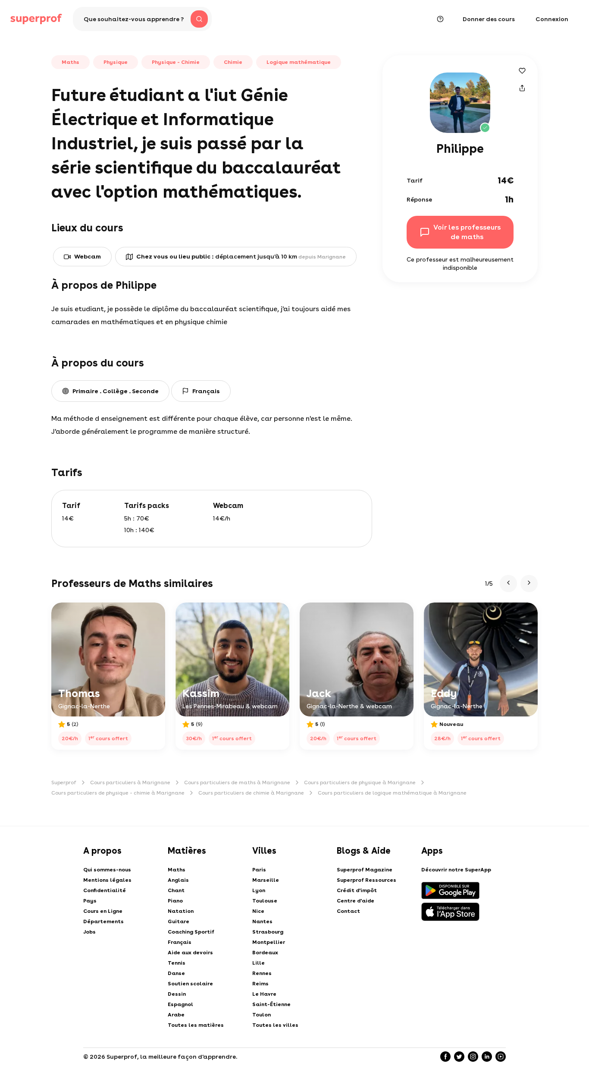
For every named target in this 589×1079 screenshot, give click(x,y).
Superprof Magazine (364, 870)
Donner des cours (489, 19)
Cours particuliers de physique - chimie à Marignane (118, 793)
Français (179, 942)
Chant (176, 890)
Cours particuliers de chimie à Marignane (251, 793)
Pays (90, 901)
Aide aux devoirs (190, 953)
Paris (259, 870)
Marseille (265, 880)
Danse (176, 973)
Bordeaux (265, 953)
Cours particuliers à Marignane (130, 782)
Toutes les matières (196, 1025)
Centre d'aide (355, 901)
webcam (87, 256)
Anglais (178, 880)
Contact (348, 911)
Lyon (258, 890)
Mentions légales (107, 880)
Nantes (262, 921)
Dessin (177, 994)
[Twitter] (459, 1056)
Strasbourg (267, 932)
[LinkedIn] (487, 1056)
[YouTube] (500, 1056)
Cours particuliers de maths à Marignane (237, 782)
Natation (181, 911)
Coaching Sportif (191, 932)
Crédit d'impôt (357, 890)
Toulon (261, 1015)
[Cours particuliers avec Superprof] (36, 19)
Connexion (552, 19)
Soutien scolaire (190, 984)
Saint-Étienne (271, 1004)
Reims (260, 984)
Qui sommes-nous (107, 870)
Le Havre (264, 994)
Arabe (176, 1015)
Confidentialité (104, 890)
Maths (176, 870)
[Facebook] (445, 1056)
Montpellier (268, 942)
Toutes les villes (275, 1025)
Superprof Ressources (366, 880)
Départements (103, 921)
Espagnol (180, 1004)
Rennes (262, 973)
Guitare (178, 921)
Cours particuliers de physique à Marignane (360, 782)
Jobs (89, 932)
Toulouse (264, 901)
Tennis (176, 963)
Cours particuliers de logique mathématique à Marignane (392, 793)
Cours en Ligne (102, 911)
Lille (258, 963)
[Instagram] (473, 1056)
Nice (258, 911)
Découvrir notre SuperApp (456, 870)
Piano (175, 901)
